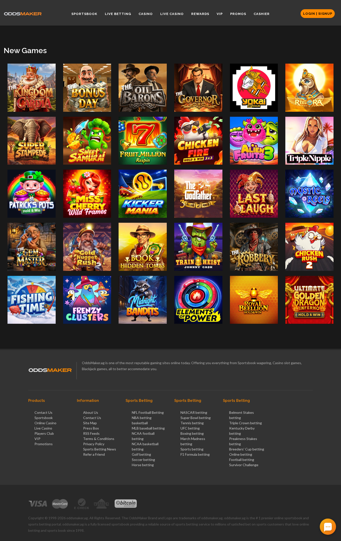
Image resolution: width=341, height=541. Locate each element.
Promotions (43, 444)
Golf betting (141, 454)
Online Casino (45, 423)
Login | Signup (317, 13)
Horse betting (143, 465)
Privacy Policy (93, 444)
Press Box (91, 428)
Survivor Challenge (243, 465)
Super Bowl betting (195, 418)
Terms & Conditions (98, 438)
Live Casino (43, 428)
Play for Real (31, 105)
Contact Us (43, 412)
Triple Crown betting (245, 423)
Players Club (44, 433)
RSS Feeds (91, 433)
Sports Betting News (99, 449)
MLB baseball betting (148, 428)
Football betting (241, 459)
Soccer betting (143, 459)
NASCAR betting (193, 412)
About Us (90, 412)
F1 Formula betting (195, 454)
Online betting (240, 454)
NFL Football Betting (148, 412)
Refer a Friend (94, 454)
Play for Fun (31, 94)
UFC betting (190, 428)
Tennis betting (192, 423)
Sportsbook (43, 418)
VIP (37, 438)
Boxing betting (192, 433)
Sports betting (191, 449)
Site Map (90, 423)
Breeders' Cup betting (246, 449)
